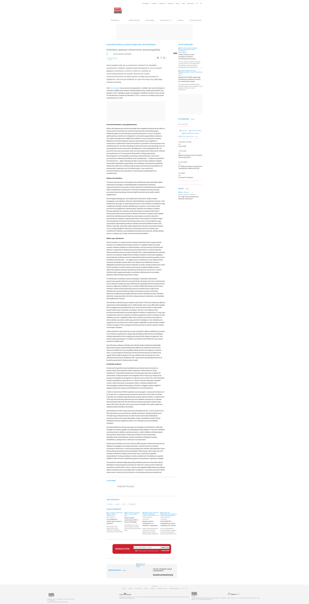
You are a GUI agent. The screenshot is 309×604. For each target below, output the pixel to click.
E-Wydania (154, 3)
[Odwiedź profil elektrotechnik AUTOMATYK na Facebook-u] (152, 586)
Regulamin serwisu (162, 588)
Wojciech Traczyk (112, 58)
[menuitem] (145, 3)
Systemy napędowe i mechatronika (140, 45)
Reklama (130, 588)
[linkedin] (164, 58)
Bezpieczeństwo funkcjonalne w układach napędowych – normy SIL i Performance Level (150, 525)
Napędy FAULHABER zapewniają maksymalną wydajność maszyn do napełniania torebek (189, 79)
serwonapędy (115, 88)
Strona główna (145, 3)
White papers (191, 3)
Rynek (125, 515)
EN (182, 588)
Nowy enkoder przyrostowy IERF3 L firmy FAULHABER (131, 520)
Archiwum (152, 588)
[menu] (154, 3)
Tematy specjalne (195, 20)
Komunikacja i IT (165, 20)
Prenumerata (138, 588)
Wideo (183, 3)
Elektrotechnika (134, 20)
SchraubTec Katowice (185, 177)
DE (186, 588)
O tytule (124, 588)
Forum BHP (182, 146)
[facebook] (161, 58)
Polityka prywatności (174, 588)
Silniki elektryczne (111, 517)
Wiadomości (115, 20)
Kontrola (180, 20)
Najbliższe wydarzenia (188, 136)
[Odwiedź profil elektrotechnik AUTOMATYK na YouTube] (156, 586)
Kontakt (145, 588)
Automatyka (150, 20)
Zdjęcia (177, 3)
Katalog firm (162, 3)
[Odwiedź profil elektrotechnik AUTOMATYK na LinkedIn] (154, 586)
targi (179, 144)
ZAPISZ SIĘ (165, 547)
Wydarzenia (170, 3)
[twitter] (158, 58)
